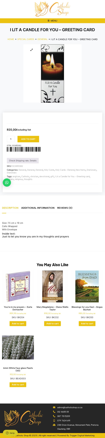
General (42, 39)
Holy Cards (49, 170)
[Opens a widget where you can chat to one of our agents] (10, 433)
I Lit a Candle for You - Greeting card (72, 176)
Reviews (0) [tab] (64, 207)
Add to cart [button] (18, 323)
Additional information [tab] (38, 207)
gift (52, 176)
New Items (81, 170)
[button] (52, 20)
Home (11, 39)
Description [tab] (10, 207)
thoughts (28, 179)
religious (19, 179)
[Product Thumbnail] (31, 50)
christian (34, 176)
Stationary (91, 170)
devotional (44, 176)
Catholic (25, 176)
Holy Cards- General (65, 170)
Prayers (10, 179)
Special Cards (25, 39)
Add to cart (28, 139)
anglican (16, 176)
